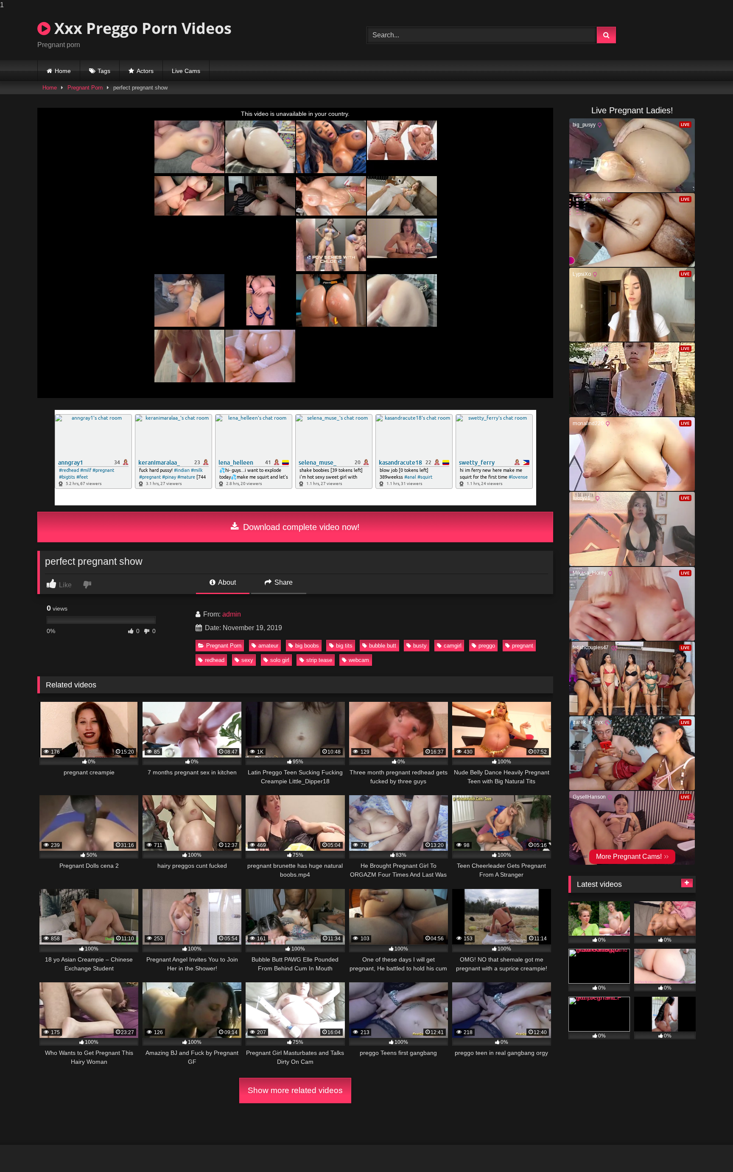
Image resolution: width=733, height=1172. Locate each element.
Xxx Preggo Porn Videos (141, 28)
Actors (145, 70)
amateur (268, 645)
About (226, 582)
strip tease (319, 660)
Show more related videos (295, 1090)
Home (63, 70)
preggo (486, 645)
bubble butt (382, 645)
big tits (344, 645)
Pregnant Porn (85, 87)
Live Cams (186, 70)
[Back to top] (706, 1148)
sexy (247, 660)
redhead (214, 660)
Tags (104, 70)
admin (231, 614)
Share (283, 582)
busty (420, 645)
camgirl (453, 645)
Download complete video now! (300, 527)
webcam (359, 660)
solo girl (279, 660)
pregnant (522, 645)
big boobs (307, 645)
